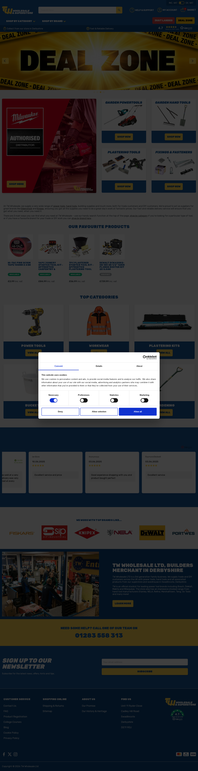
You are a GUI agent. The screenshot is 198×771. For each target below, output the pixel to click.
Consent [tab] (59, 366)
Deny (60, 411)
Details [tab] (99, 366)
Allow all (138, 411)
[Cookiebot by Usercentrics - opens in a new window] (145, 357)
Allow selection (99, 411)
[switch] (84, 400)
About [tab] (139, 366)
